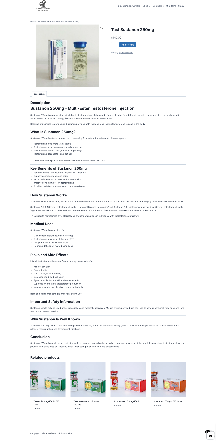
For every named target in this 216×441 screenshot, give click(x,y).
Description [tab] (39, 94)
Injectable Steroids (126, 53)
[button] (101, 28)
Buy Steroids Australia (129, 6)
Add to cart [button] (120, 413)
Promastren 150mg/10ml (126, 401)
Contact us (158, 6)
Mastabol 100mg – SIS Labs (168, 401)
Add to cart (128, 44)
